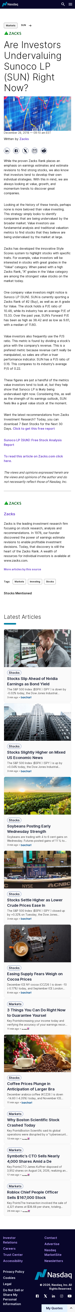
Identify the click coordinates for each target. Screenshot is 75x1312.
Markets (10, 25)
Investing (35, 581)
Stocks (50, 581)
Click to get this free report (34, 428)
